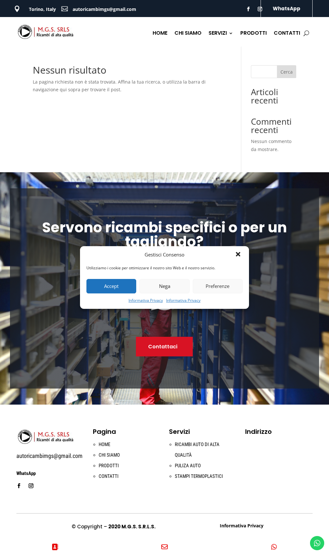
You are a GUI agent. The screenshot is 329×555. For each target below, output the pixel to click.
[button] (239, 255)
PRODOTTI (253, 34)
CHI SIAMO (187, 34)
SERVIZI (218, 34)
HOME (160, 34)
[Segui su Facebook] (248, 8)
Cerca (286, 72)
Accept (111, 286)
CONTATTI (287, 34)
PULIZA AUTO (188, 466)
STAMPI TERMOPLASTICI (199, 476)
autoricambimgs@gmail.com (104, 9)
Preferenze (217, 286)
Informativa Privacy (146, 300)
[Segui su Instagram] (259, 8)
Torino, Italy (42, 9)
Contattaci (162, 346)
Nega (164, 286)
